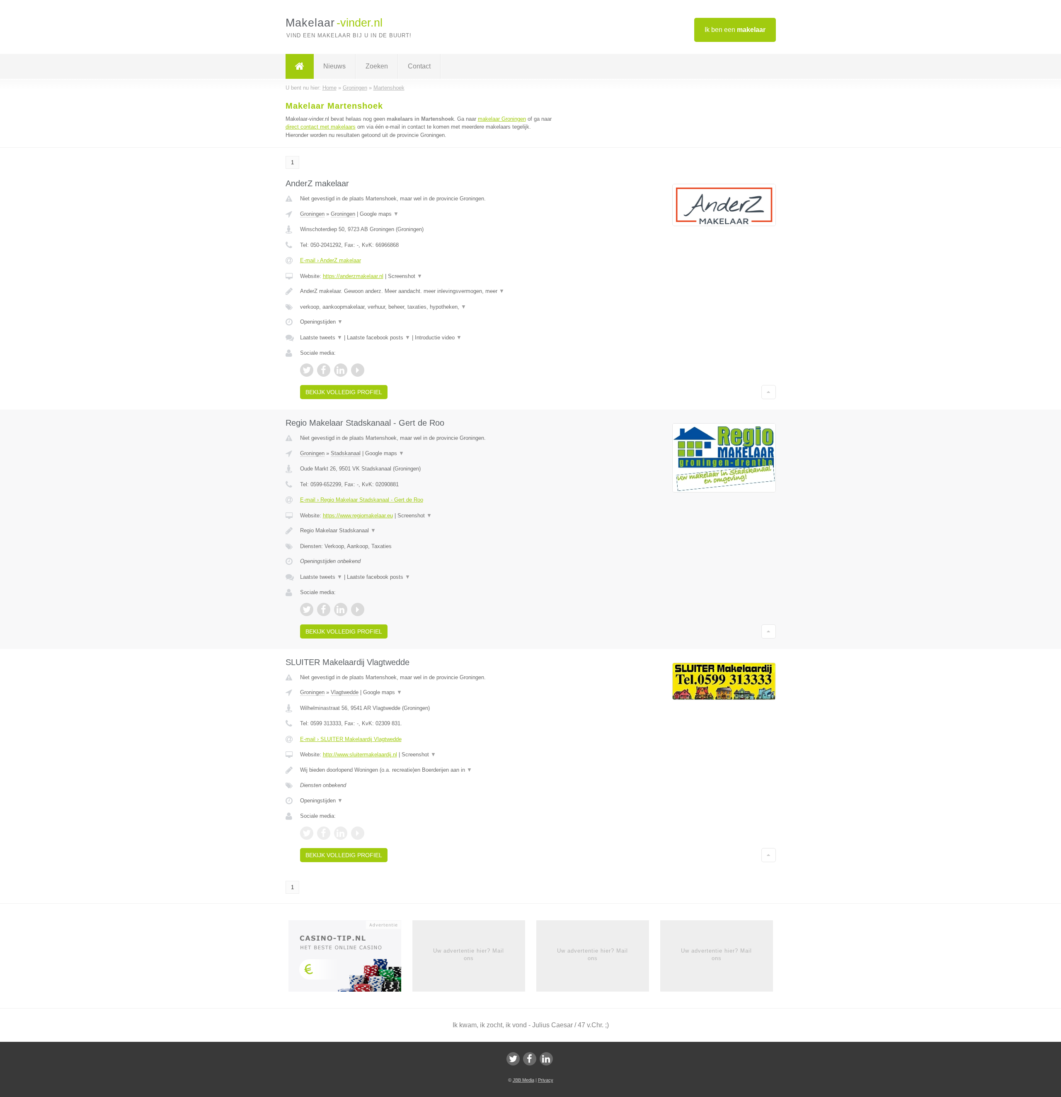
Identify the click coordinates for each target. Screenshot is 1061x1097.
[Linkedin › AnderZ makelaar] (340, 370)
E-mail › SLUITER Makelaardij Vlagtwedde (351, 739)
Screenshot (405, 276)
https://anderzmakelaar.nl (353, 276)
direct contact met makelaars (321, 127)
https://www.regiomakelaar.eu (358, 515)
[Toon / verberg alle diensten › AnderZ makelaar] (427, 307)
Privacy (545, 1079)
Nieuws (334, 66)
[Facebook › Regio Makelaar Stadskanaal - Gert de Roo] (323, 609)
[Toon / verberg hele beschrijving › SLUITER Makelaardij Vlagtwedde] (427, 770)
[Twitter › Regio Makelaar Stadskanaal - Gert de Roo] (306, 609)
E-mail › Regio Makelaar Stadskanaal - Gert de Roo (361, 500)
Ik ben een (735, 29)
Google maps (379, 214)
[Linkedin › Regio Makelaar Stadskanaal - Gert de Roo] (340, 609)
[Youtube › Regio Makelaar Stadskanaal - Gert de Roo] (357, 609)
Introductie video (438, 337)
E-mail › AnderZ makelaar (330, 260)
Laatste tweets (321, 337)
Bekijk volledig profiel (343, 392)
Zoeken (377, 66)
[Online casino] (350, 958)
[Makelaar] (300, 66)
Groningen (312, 214)
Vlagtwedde (345, 692)
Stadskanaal (346, 453)
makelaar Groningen (502, 119)
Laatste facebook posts (378, 337)
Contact (419, 66)
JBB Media (523, 1079)
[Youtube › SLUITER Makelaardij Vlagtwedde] (357, 833)
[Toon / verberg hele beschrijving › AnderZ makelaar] (427, 291)
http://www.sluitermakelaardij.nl (360, 754)
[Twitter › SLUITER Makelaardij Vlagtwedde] (306, 833)
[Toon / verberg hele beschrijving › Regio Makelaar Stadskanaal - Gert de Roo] (427, 531)
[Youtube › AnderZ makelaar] (357, 370)
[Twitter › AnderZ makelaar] (306, 370)
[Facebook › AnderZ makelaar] (323, 370)
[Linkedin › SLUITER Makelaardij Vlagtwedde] (340, 833)
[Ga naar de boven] (768, 392)
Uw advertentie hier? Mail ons (468, 954)
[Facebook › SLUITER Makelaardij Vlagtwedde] (323, 833)
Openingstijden (321, 322)
